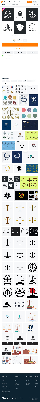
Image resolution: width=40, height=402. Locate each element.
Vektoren (5, 1)
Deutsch (35, 382)
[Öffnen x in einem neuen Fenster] (20, 398)
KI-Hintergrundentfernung (6, 390)
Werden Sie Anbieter (28, 383)
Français (35, 384)
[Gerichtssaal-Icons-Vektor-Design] (18, 303)
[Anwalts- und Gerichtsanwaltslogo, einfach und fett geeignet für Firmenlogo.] (7, 338)
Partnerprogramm (18, 381)
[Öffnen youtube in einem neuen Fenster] (22, 398)
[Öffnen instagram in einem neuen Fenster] (13, 398)
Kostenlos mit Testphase (20, 44)
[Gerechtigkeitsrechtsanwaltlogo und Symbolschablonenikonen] (7, 167)
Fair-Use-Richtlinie (34, 399)
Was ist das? (11, 55)
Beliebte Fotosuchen (17, 386)
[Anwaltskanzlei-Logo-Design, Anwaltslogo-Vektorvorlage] (28, 99)
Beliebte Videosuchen (17, 388)
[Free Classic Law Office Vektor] (8, 88)
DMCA (16, 379)
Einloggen (34, 1)
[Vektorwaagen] (31, 134)
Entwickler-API (4, 385)
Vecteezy (3, 379)
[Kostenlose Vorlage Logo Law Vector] (21, 88)
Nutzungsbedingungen (34, 398)
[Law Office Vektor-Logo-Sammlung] (11, 182)
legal (25, 80)
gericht (8, 80)
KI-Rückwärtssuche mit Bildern (6, 388)
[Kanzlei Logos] (8, 144)
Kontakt (27, 379)
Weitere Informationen (6, 57)
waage (20, 80)
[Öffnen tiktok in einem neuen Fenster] (18, 398)
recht (3, 80)
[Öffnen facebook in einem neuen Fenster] (12, 398)
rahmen (29, 80)
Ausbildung (4, 384)
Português (36, 381)
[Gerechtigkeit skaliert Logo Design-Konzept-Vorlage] (20, 134)
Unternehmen (4, 382)
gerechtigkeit (14, 80)
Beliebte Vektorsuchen (17, 383)
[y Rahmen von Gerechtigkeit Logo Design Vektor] (7, 316)
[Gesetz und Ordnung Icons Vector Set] (32, 167)
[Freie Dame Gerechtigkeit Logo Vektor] (11, 112)
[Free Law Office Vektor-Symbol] (29, 112)
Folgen (25, 40)
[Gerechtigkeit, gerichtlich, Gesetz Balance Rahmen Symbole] (17, 359)
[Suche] (35, 4)
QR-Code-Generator (5, 392)
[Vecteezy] (2, 2)
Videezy (3, 381)
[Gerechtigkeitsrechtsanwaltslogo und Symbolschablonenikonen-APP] (32, 88)
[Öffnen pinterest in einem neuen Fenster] (17, 398)
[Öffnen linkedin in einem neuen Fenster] (15, 398)
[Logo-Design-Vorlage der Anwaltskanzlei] (11, 124)
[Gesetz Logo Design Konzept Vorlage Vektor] (33, 144)
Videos (15, 1)
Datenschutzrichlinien (34, 399)
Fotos (10, 1)
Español (35, 379)
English (35, 378)
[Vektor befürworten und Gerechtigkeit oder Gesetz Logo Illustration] (32, 267)
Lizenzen (16, 378)
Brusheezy (3, 378)
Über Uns (28, 381)
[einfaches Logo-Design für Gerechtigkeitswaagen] (7, 195)
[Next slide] (36, 80)
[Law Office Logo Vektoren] (10, 99)
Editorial (20, 1)
